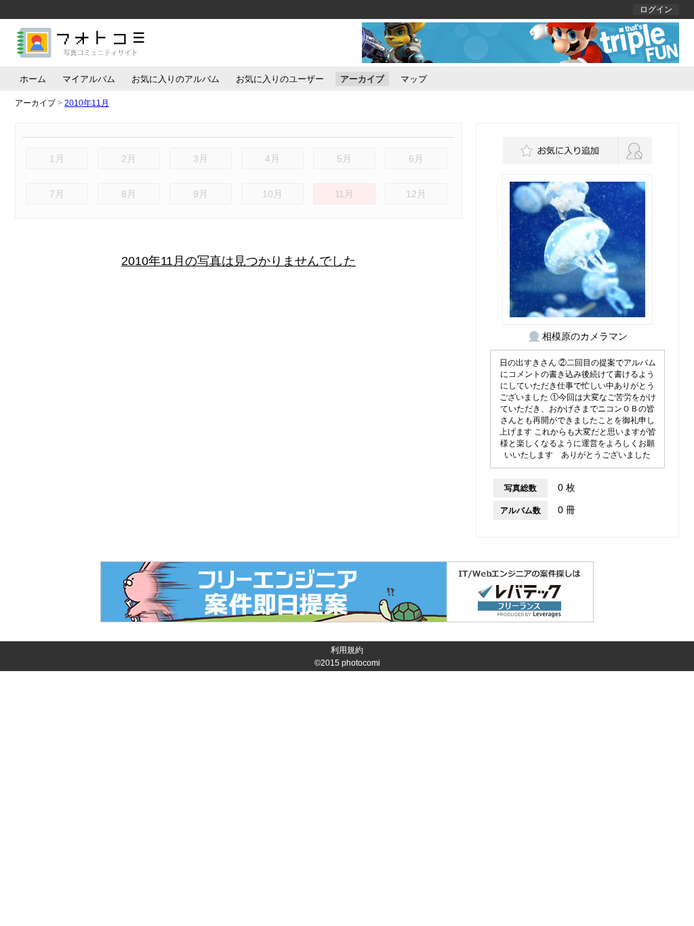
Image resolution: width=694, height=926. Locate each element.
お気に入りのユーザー (280, 79)
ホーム (33, 79)
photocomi (361, 663)
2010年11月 (86, 103)
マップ (414, 79)
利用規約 (347, 650)
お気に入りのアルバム (175, 79)
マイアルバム (88, 79)
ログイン (656, 9)
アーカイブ (362, 79)
